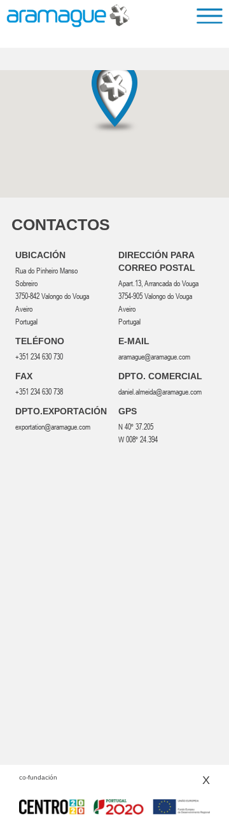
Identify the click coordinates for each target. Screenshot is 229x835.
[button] (114, 97)
